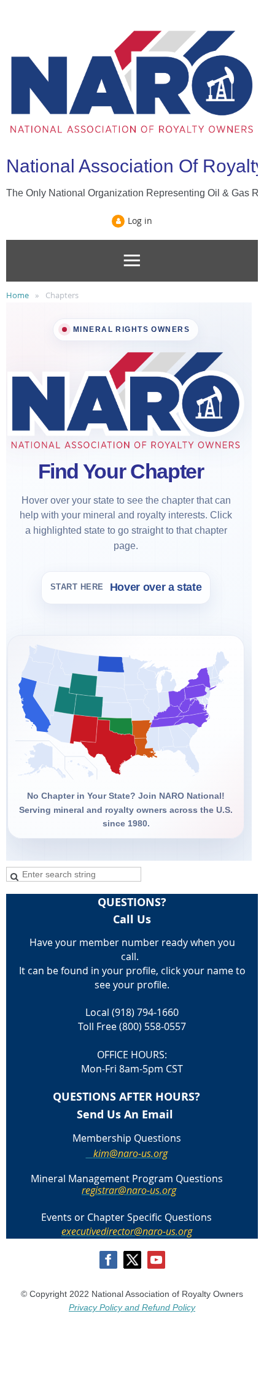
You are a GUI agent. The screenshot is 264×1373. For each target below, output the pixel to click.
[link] (166, 738)
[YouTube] (156, 1260)
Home (17, 295)
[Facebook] (108, 1260)
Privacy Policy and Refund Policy (132, 1307)
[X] (132, 1260)
